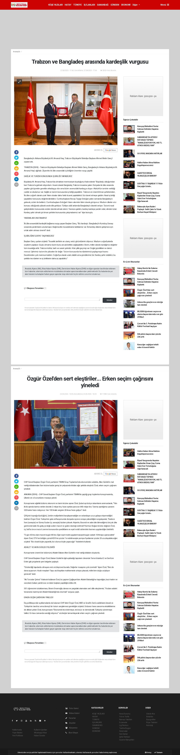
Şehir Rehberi (124, 737)
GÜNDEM (115, 5)
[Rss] (36, 721)
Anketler (149, 717)
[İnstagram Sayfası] (23, 721)
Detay (148, 752)
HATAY (68, 5)
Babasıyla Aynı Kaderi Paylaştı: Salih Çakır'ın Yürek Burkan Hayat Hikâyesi (149, 209)
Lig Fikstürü (123, 725)
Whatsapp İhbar (40, 733)
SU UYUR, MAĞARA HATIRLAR (149, 153)
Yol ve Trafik (124, 717)
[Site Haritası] (41, 721)
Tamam (159, 752)
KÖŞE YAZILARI (55, 5)
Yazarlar (72, 718)
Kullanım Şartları (40, 730)
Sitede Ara (150, 714)
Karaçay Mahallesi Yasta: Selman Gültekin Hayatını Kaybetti (148, 129)
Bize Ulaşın (73, 733)
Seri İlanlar (123, 734)
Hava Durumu (124, 714)
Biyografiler (151, 719)
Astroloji (149, 725)
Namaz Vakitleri (125, 719)
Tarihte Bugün (125, 728)
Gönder (110, 300)
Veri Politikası (17, 735)
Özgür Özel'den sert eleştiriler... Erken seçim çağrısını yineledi (147, 293)
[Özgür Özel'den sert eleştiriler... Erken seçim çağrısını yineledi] (65, 434)
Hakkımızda (17, 730)
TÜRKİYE (77, 5)
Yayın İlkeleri (17, 733)
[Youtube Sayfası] (27, 721)
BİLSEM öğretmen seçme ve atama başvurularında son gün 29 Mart (150, 314)
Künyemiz (73, 728)
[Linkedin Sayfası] (32, 721)
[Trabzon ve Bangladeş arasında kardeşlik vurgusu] (65, 110)
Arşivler (72, 723)
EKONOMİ (125, 5)
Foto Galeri (74, 708)
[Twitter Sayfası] (18, 721)
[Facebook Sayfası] (13, 721)
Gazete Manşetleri (126, 740)
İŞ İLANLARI (89, 5)
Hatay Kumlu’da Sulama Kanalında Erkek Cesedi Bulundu (147, 271)
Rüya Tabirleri (151, 722)
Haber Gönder (39, 735)
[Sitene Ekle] (46, 721)
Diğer (135, 5)
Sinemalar (123, 731)
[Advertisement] (90, 29)
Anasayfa (16, 52)
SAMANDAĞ (102, 5)
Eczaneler (123, 722)
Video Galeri (74, 713)
